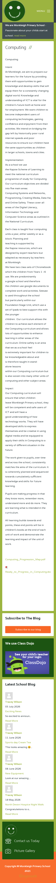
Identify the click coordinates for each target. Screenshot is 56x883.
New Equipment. (14, 773)
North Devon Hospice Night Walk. (24, 804)
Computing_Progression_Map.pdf (25, 559)
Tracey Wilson (13, 701)
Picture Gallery (24, 851)
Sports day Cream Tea (18, 742)
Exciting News (13, 711)
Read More (11, 720)
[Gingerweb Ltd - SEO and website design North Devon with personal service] (28, 876)
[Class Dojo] (27, 662)
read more (20, 35)
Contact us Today (26, 841)
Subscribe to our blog (28, 629)
